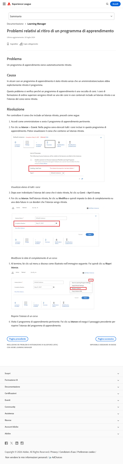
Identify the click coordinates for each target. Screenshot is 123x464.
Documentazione (15, 23)
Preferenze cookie (86, 451)
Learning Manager (36, 23)
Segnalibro (14, 44)
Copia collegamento (30, 44)
